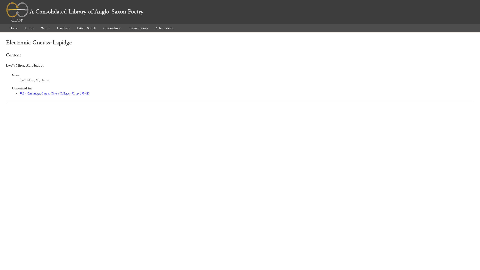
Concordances (112, 28)
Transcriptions (138, 28)
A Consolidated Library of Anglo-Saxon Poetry (86, 11)
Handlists (63, 28)
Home (13, 28)
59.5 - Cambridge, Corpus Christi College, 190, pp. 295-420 (54, 94)
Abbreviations (164, 28)
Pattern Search (86, 28)
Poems (29, 28)
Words (45, 28)
